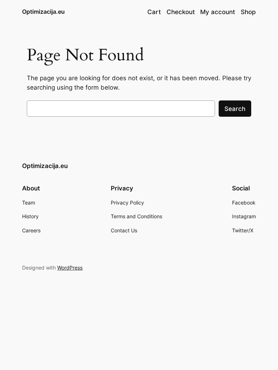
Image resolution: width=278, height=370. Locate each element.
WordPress (70, 267)
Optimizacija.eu (43, 11)
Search (234, 108)
